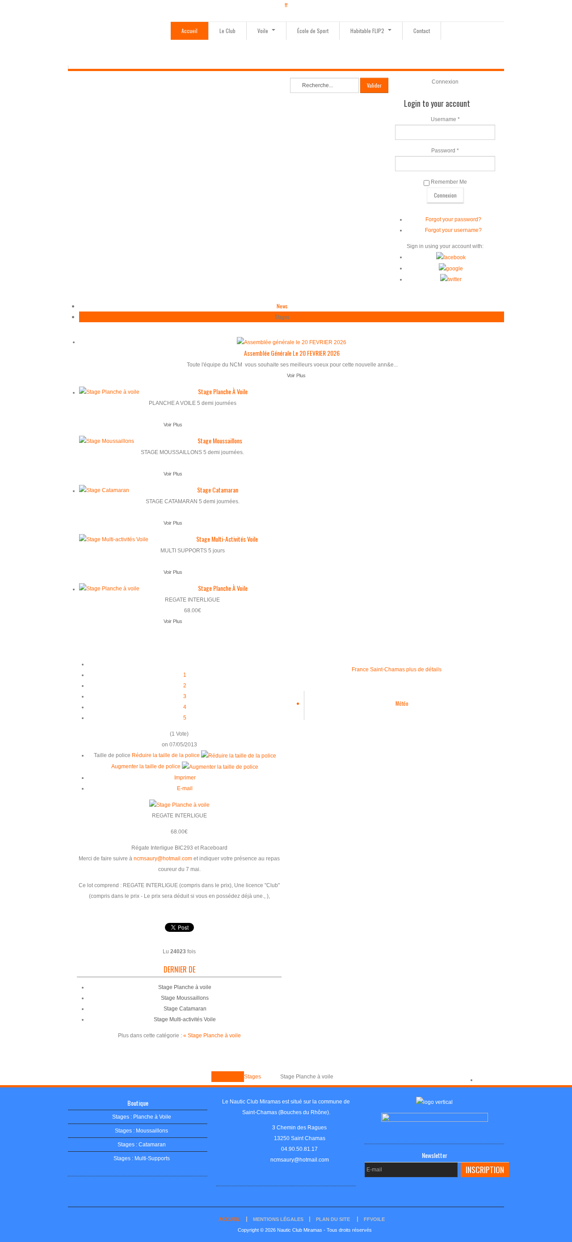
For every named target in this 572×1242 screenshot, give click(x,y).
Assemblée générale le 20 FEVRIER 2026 (292, 353)
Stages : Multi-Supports (142, 1158)
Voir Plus (296, 375)
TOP (482, 1079)
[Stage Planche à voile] (109, 391)
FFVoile (374, 1219)
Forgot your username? (453, 230)
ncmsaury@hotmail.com (163, 858)
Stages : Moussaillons (141, 1131)
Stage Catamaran (217, 489)
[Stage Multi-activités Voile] (113, 539)
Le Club (227, 30)
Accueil (189, 30)
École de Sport (312, 30)
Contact (421, 30)
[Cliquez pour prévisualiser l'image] (179, 804)
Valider (374, 85)
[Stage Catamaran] (104, 490)
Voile (263, 30)
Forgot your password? (453, 219)
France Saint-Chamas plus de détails (397, 669)
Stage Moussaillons (220, 440)
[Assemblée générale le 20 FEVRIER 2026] (291, 342)
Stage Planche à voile (223, 391)
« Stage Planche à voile (212, 1035)
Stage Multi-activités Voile (227, 538)
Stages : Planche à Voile (141, 1117)
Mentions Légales (278, 1219)
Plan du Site (333, 1219)
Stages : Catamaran (142, 1144)
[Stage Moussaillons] (106, 441)
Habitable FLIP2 (368, 30)
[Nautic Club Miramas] (119, 43)
